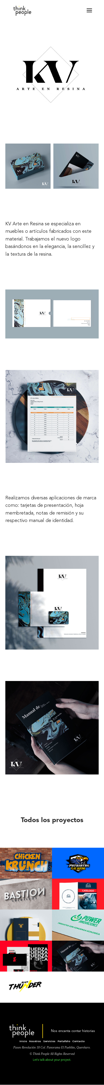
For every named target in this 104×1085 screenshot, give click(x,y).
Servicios (49, 1041)
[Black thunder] (26, 987)
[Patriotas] (78, 863)
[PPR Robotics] (78, 894)
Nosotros (35, 1041)
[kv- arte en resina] (78, 956)
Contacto (78, 1041)
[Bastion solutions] (26, 894)
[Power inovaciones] (78, 924)
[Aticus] (26, 924)
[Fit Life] (26, 956)
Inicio (23, 1041)
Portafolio (64, 1041)
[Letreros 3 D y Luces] (26, 863)
